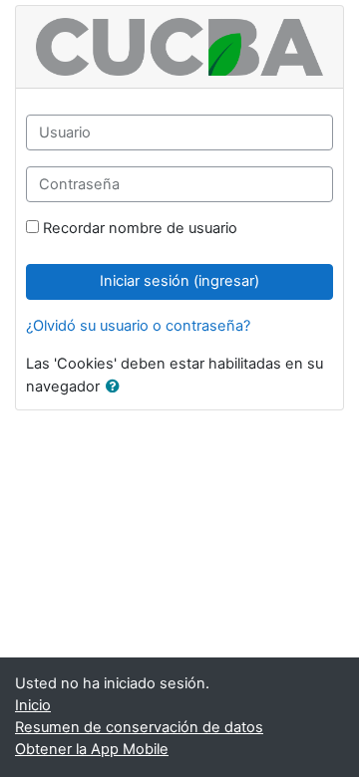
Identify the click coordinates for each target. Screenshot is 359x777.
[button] (117, 387)
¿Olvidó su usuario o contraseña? (138, 326)
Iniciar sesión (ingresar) (179, 281)
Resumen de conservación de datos (139, 727)
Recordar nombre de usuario (140, 228)
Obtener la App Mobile (92, 749)
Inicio (33, 705)
